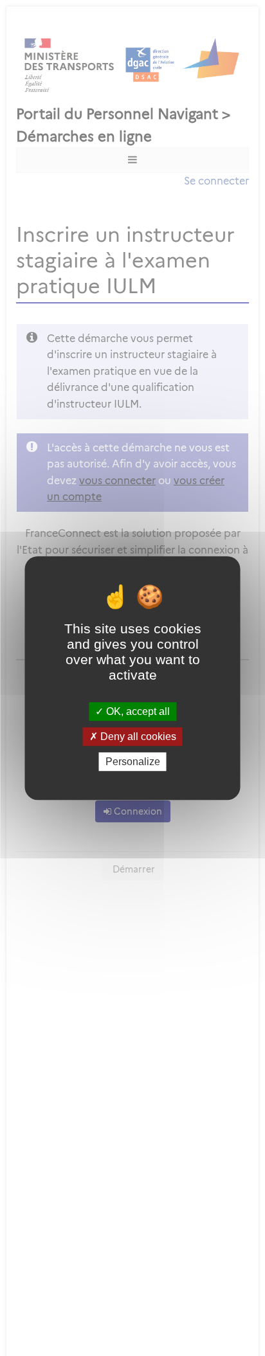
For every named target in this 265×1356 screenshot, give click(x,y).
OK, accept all (137, 711)
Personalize (132, 761)
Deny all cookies (137, 736)
